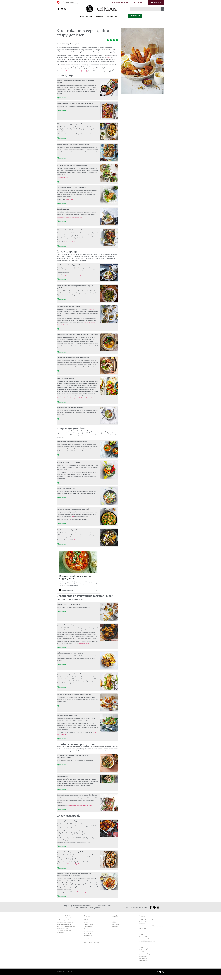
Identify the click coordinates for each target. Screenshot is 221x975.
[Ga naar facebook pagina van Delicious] (58, 9)
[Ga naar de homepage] (90, 9)
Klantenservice (88, 935)
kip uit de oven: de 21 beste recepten (73, 242)
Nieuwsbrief (115, 926)
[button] (156, 2)
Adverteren (87, 920)
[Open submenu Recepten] (93, 16)
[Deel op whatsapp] (117, 40)
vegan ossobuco (70, 199)
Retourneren (87, 940)
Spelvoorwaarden (88, 931)
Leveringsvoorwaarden (90, 938)
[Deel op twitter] (114, 40)
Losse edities (115, 924)
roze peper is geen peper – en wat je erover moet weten (77, 275)
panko (108, 57)
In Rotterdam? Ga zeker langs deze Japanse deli (69, 217)
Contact (86, 922)
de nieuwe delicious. (84, 643)
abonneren (135, 16)
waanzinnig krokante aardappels (70, 864)
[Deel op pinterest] (108, 40)
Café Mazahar (91, 309)
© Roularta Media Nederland (91, 942)
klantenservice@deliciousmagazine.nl (87, 908)
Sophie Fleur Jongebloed (65, 44)
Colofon (114, 922)
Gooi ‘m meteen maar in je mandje (76, 71)
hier (73, 516)
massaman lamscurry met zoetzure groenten (80, 805)
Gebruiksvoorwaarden (90, 929)
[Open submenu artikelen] (104, 16)
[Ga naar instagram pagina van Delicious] (64, 9)
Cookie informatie (89, 924)
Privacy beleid (88, 926)
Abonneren (115, 920)
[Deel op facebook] (111, 40)
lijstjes (77, 44)
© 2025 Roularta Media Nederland (66, 972)
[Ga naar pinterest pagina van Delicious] (61, 9)
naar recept (62, 97)
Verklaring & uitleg (89, 933)
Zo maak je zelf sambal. (63, 177)
